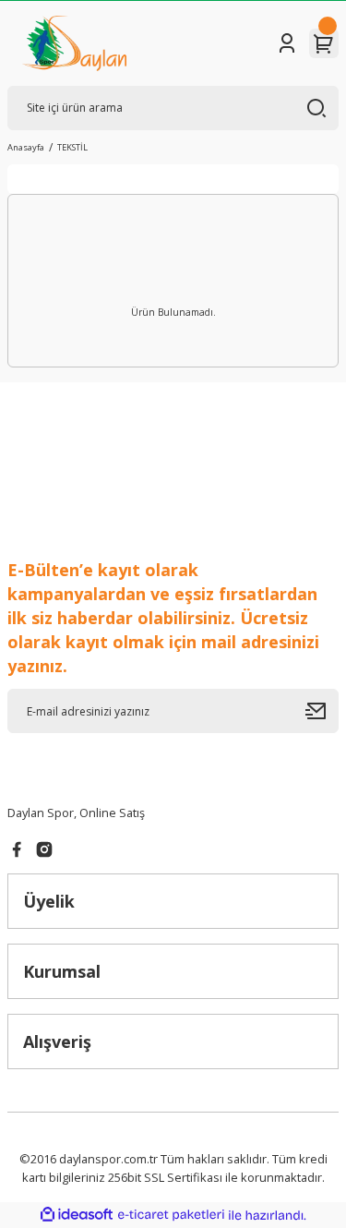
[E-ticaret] (171, 1215)
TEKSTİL (72, 147)
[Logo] (74, 43)
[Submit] (322, 711)
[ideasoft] (76, 1215)
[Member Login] (287, 43)
